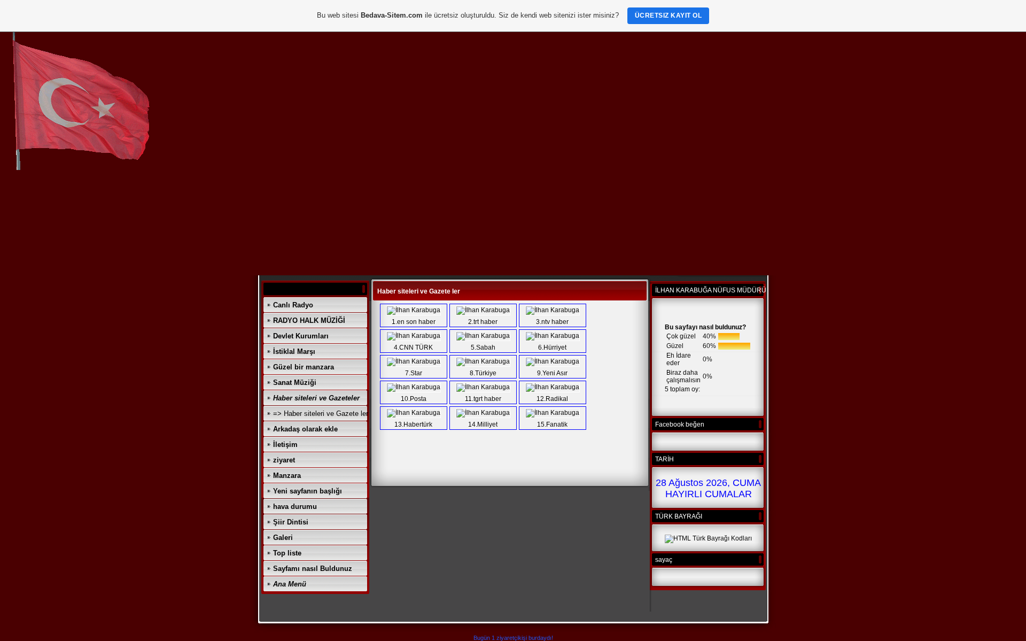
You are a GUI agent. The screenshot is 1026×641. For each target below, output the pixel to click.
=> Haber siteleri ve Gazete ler (320, 414)
